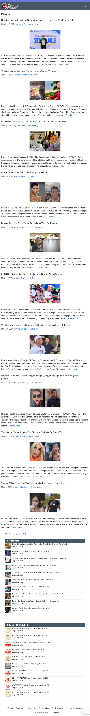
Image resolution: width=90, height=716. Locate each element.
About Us (19, 708)
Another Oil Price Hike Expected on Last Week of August (32, 587)
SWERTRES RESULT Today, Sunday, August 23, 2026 (31, 642)
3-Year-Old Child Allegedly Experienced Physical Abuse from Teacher (36, 572)
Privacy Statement (46, 708)
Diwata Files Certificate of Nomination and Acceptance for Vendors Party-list (38, 20)
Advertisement (30, 708)
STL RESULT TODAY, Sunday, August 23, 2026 (28, 657)
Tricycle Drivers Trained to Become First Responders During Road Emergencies (39, 558)
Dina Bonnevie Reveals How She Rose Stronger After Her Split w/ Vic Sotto (38, 594)
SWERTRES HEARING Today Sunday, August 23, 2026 (31, 685)
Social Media (37, 227)
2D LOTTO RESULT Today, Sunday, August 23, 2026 (30, 678)
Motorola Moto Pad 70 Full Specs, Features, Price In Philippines (34, 565)
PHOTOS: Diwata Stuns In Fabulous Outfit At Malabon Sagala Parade (34, 121)
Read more (63, 64)
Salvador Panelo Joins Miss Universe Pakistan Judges (31, 608)
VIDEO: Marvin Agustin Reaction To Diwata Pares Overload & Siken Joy (36, 325)
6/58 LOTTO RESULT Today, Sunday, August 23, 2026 (30, 628)
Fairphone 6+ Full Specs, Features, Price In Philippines (31, 551)
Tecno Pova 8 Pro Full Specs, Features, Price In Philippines (32, 580)
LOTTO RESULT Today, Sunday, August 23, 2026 (29, 664)
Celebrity (34, 75)
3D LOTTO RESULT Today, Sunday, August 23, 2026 (30, 671)
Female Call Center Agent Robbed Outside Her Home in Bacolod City (36, 601)
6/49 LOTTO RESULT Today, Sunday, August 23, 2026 (30, 635)
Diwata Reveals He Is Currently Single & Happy (24, 172)
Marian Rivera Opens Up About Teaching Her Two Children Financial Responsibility (40, 544)
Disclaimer (59, 708)
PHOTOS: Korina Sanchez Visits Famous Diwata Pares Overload (32, 274)
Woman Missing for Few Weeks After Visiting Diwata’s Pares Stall (33, 483)
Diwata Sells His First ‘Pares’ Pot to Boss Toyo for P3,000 (29, 223)
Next (25, 534)
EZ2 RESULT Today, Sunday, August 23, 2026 (28, 649)
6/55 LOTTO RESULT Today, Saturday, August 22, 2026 (31, 692)
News (36, 24)
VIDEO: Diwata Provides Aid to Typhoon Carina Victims (28, 71)
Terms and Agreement (74, 708)
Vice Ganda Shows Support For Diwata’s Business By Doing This (32, 432)
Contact (10, 708)
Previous (6, 534)
